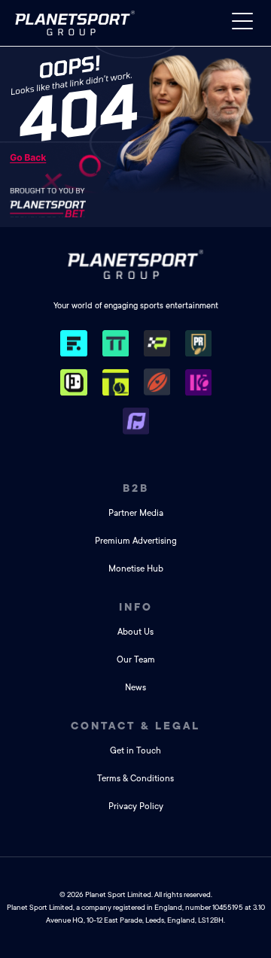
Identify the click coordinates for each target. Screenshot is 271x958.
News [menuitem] (135, 688)
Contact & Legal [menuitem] (135, 726)
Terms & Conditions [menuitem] (135, 779)
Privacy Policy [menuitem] (135, 806)
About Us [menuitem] (135, 632)
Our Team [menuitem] (136, 660)
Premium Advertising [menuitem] (136, 541)
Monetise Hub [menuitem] (135, 569)
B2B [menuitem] (136, 488)
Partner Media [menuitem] (135, 513)
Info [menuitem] (136, 607)
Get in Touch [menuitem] (135, 751)
